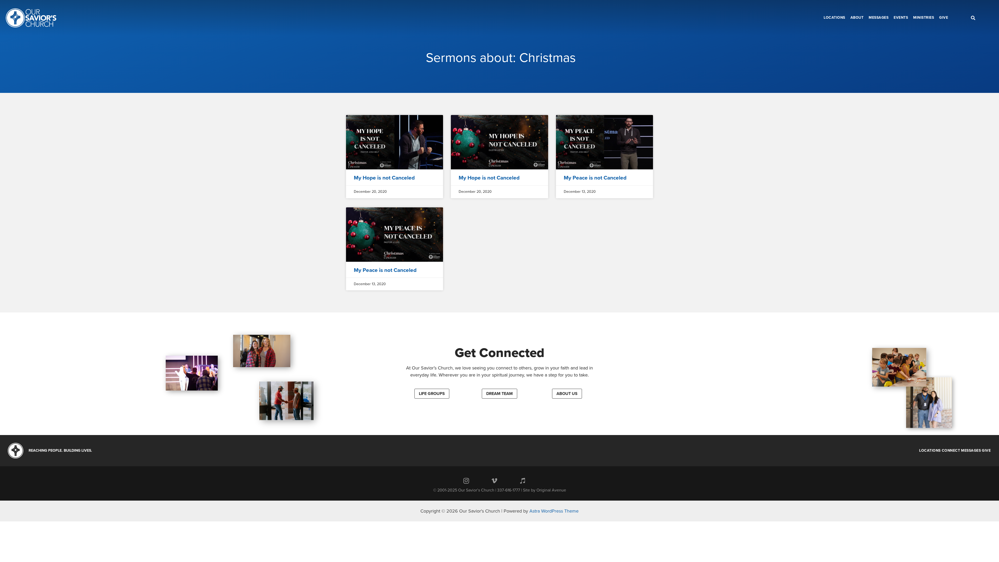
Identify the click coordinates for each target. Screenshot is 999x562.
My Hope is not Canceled (384, 178)
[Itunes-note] (522, 480)
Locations (930, 450)
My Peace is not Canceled (595, 178)
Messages (971, 450)
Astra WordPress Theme (554, 511)
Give (986, 450)
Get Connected (500, 353)
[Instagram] (466, 480)
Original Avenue (551, 490)
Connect (951, 450)
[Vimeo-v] (494, 480)
